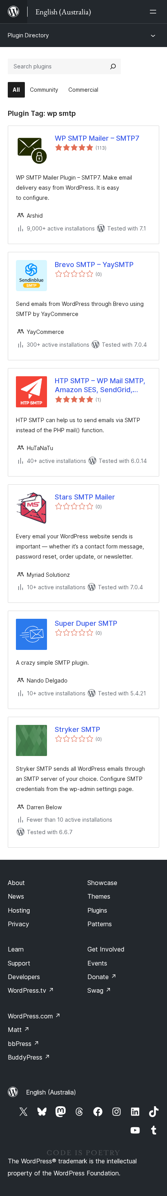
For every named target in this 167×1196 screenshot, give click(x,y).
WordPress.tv (31, 990)
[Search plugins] (113, 66)
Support (19, 963)
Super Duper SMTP (86, 623)
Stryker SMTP (77, 729)
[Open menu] (154, 11)
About (16, 883)
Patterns (99, 924)
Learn (16, 949)
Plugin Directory (28, 35)
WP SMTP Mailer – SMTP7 (97, 138)
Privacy (18, 924)
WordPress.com (34, 1016)
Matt (19, 1030)
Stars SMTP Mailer (85, 497)
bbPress (23, 1044)
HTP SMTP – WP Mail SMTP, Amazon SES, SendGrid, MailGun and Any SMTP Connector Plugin (100, 386)
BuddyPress (29, 1057)
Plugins (97, 910)
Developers (24, 977)
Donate (102, 977)
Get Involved (106, 949)
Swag (99, 990)
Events (97, 963)
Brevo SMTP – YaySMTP (94, 264)
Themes (98, 896)
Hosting (19, 910)
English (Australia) (51, 1092)
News (16, 896)
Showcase (102, 883)
